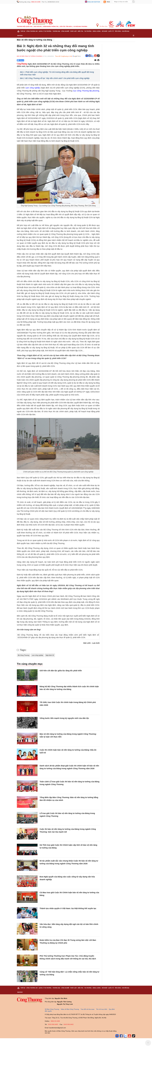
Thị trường (88, 31)
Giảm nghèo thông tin (50, 26)
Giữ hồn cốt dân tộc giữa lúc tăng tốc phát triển (61, 671)
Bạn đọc (20, 35)
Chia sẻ (21, 60)
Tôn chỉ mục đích (101, 1009)
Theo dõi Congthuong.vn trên (63, 56)
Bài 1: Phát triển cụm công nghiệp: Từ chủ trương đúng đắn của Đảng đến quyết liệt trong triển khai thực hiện (57, 73)
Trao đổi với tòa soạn (87, 1009)
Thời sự (22, 31)
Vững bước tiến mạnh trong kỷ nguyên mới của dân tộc (64, 718)
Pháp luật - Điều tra (76, 31)
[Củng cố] (27, 976)
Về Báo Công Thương (52, 1009)
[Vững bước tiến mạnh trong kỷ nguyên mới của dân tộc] (27, 723)
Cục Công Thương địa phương (86, 91)
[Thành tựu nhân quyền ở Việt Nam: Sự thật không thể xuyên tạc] (27, 913)
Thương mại (56, 31)
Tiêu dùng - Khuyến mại (122, 31)
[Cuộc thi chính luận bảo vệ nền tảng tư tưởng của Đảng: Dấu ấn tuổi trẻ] (27, 754)
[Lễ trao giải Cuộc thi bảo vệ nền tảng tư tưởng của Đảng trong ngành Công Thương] (27, 818)
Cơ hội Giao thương (80, 26)
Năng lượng (97, 31)
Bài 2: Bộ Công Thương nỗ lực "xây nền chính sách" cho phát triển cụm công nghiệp (54, 78)
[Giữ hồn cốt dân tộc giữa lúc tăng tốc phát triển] (27, 675)
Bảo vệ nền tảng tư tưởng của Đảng (34, 40)
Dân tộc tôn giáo (66, 26)
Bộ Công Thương (23, 655)
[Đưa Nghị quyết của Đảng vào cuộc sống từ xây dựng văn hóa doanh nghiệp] (27, 881)
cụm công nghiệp (32, 88)
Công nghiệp (65, 31)
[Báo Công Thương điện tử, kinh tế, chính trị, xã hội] (35, 20)
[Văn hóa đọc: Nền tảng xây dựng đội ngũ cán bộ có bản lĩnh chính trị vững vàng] (27, 929)
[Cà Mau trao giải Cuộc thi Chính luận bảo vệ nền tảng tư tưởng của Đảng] (27, 897)
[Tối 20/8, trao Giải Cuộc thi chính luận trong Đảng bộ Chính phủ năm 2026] (27, 707)
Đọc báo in (37, 26)
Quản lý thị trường (45, 31)
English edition (93, 2)
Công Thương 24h (32, 31)
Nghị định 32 (50, 655)
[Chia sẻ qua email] (95, 60)
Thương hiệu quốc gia (24, 26)
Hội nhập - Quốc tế (108, 31)
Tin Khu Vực (103, 26)
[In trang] (98, 60)
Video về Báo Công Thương (70, 1009)
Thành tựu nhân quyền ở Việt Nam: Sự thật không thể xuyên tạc (68, 908)
